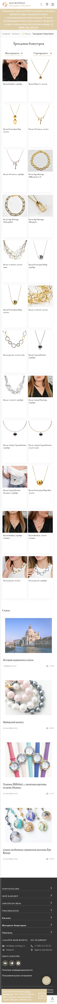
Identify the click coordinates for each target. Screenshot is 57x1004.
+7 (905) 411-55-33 (36, 26)
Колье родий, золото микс (14, 355)
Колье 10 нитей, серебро (13, 400)
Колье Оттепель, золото (39, 129)
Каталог (16, 33)
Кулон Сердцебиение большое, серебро (11, 491)
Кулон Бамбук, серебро (12, 84)
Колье (27, 33)
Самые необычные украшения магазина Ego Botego (27, 851)
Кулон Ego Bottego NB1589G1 (36, 220)
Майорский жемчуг (13, 721)
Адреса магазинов (43, 949)
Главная (6, 33)
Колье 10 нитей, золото (38, 310)
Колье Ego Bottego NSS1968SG (11, 220)
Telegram (10, 949)
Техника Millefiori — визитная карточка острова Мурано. (24, 785)
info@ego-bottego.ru (15, 945)
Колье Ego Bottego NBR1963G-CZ (36, 175)
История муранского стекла (18, 659)
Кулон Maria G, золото (38, 84)
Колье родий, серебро (38, 580)
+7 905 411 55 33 (42, 945)
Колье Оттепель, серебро (13, 174)
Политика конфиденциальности (17, 970)
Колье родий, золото (11, 580)
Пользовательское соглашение (17, 975)
